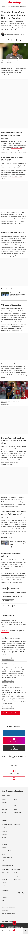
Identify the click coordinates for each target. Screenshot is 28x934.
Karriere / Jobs (5, 872)
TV (14, 802)
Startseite (3, 6)
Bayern (3, 806)
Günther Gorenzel (21, 313)
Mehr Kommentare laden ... (10, 713)
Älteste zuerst (12, 630)
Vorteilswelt (5, 847)
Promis (3, 815)
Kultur (15, 806)
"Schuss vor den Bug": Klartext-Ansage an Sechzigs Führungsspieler (17, 294)
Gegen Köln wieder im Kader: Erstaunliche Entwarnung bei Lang (18, 543)
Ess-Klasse (4, 844)
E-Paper (4, 882)
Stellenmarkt (17, 824)
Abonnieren (4, 876)
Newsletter (4, 827)
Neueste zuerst (5, 630)
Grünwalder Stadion (17, 177)
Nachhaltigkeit (17, 812)
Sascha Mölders (17, 368)
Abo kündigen (5, 910)
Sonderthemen (17, 879)
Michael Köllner (5, 139)
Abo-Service (5, 879)
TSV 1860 (16, 168)
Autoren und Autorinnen (7, 869)
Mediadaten (17, 869)
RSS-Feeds (4, 834)
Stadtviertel (4, 802)
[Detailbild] (25, 45)
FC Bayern (4, 809)
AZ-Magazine (17, 876)
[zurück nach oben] (14, 923)
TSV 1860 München (12, 6)
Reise (15, 809)
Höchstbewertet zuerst (20, 631)
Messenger (4, 831)
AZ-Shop (16, 872)
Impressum (4, 897)
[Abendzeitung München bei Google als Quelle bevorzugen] (21, 39)
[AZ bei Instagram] (19, 893)
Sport (7, 6)
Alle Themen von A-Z (7, 824)
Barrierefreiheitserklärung (8, 907)
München (4, 799)
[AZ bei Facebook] (16, 893)
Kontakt (3, 886)
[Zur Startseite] (14, 3)
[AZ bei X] (23, 893)
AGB (3, 900)
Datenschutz (5, 903)
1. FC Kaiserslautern (16, 147)
